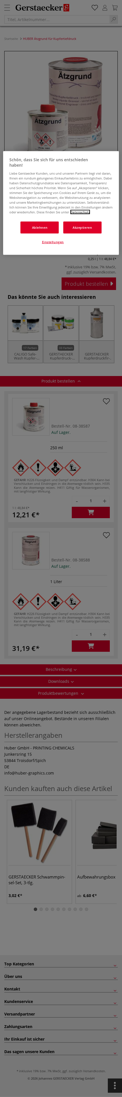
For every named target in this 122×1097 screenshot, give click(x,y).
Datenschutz (80, 212)
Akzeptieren (82, 227)
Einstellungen (53, 242)
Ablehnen (40, 227)
